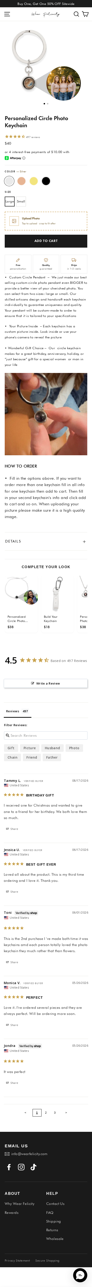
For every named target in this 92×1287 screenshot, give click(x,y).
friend (31, 757)
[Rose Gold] (21, 181)
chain (12, 757)
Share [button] (14, 829)
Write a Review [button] (48, 683)
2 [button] (47, 103)
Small (21, 201)
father (52, 757)
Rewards (11, 1213)
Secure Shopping (47, 1260)
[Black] (46, 181)
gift (11, 748)
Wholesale (55, 1239)
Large (9, 201)
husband (52, 748)
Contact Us (55, 1204)
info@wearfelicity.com (29, 1154)
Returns (52, 1230)
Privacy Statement (17, 1260)
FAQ (49, 1213)
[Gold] (33, 181)
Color (15, 171)
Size (8, 192)
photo (74, 748)
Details (46, 541)
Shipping (53, 1221)
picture (30, 748)
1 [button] (44, 103)
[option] (43, 64)
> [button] (66, 1112)
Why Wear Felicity (19, 1204)
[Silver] (9, 181)
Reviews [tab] (12, 711)
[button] (76, 14)
